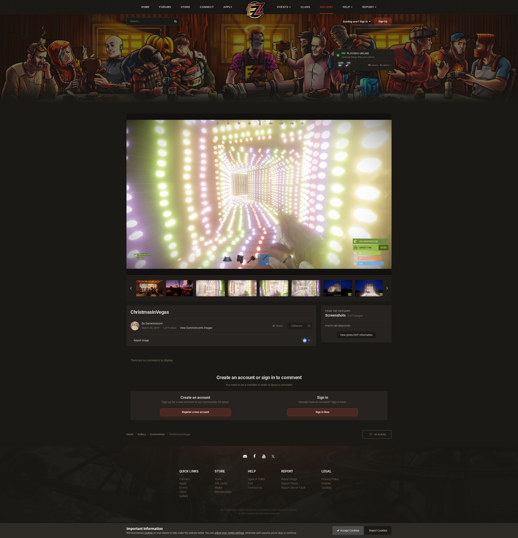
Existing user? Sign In (356, 21)
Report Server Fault (293, 487)
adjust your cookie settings (229, 533)
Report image (141, 340)
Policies (326, 483)
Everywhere (162, 21)
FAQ (250, 483)
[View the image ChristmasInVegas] (210, 288)
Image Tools (375, 267)
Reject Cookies (377, 530)
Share (278, 325)
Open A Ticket (256, 479)
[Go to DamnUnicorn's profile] (135, 325)
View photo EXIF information (356, 334)
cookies (148, 533)
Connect (184, 479)
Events (183, 487)
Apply (182, 483)
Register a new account (195, 412)
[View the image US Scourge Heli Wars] (149, 288)
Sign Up (382, 21)
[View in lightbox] (259, 194)
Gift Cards (221, 483)
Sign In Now (322, 412)
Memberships (223, 491)
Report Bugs (289, 479)
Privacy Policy (330, 479)
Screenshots (335, 315)
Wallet (218, 487)
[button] (130, 288)
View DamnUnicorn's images (196, 327)
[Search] (175, 21)
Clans (182, 491)
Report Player (289, 483)
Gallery (183, 496)
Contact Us (255, 487)
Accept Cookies (349, 530)
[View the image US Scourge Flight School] (179, 288)
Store (218, 479)
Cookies (326, 487)
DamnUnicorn (154, 323)
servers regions (378, 65)
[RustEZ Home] (256, 9)
